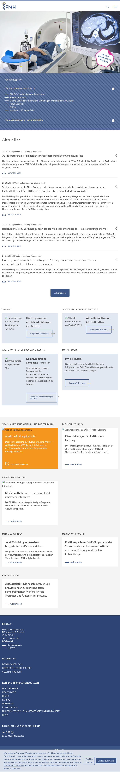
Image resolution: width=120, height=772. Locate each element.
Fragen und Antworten (39, 333)
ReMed (5, 696)
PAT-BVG (6, 700)
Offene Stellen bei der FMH (16, 668)
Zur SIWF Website (19, 464)
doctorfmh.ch (10, 688)
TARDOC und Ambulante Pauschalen (27, 94)
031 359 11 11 (12, 638)
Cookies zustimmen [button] (106, 761)
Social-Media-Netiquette (13, 736)
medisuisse (8, 703)
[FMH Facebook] (6, 732)
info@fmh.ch (7, 641)
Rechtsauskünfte (18, 97)
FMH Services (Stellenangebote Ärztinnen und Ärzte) (31, 711)
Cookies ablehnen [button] (89, 760)
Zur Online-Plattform (99, 329)
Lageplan (11, 647)
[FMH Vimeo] (9, 732)
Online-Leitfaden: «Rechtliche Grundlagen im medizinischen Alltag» (42, 100)
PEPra (13, 107)
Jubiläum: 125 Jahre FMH (22, 110)
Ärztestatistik (10, 707)
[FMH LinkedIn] (3, 732)
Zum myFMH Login (77, 383)
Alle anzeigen (60, 293)
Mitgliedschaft (17, 104)
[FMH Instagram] (12, 732)
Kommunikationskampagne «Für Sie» (41, 397)
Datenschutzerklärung (14, 765)
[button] (21, 768)
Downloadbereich (12, 664)
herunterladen (14, 172)
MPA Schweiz (9, 692)
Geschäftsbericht (12, 672)
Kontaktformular (14, 645)
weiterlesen (76, 464)
